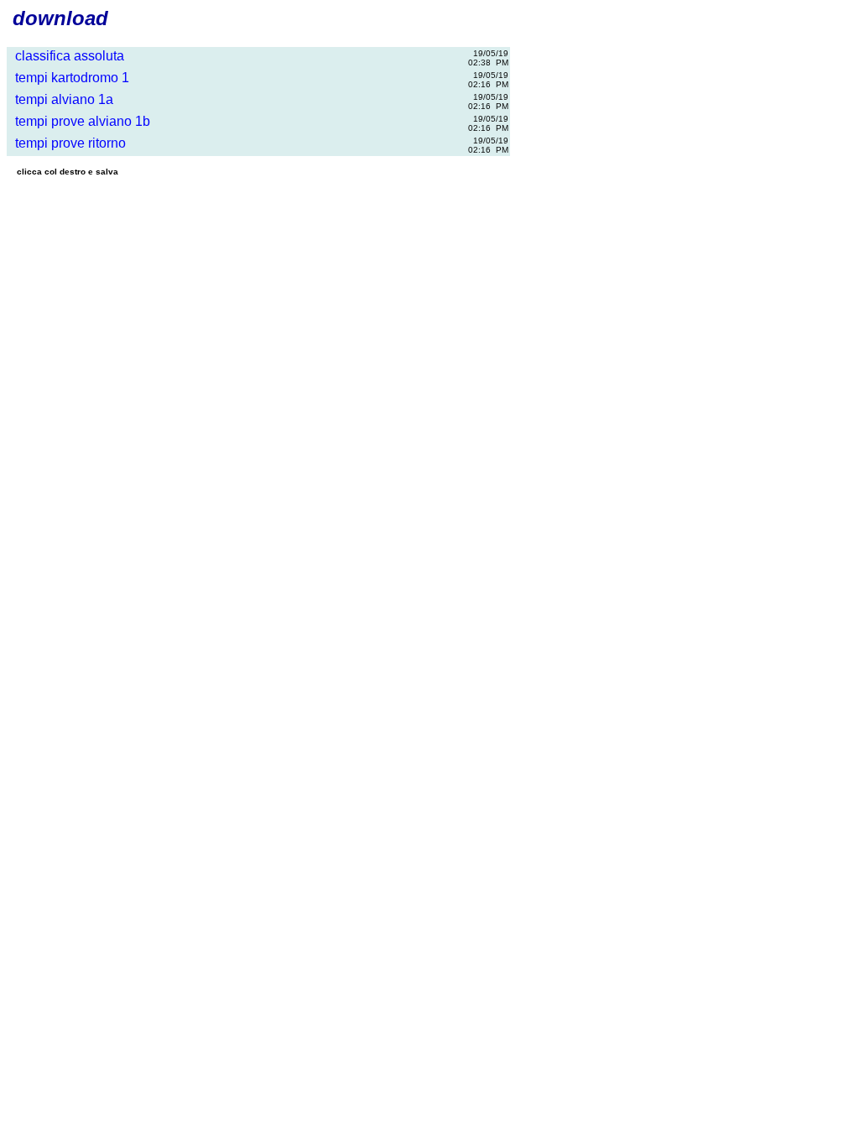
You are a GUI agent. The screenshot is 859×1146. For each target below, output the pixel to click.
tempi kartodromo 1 (68, 77)
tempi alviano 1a (60, 99)
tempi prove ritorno (67, 143)
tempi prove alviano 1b (79, 121)
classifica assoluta (66, 56)
